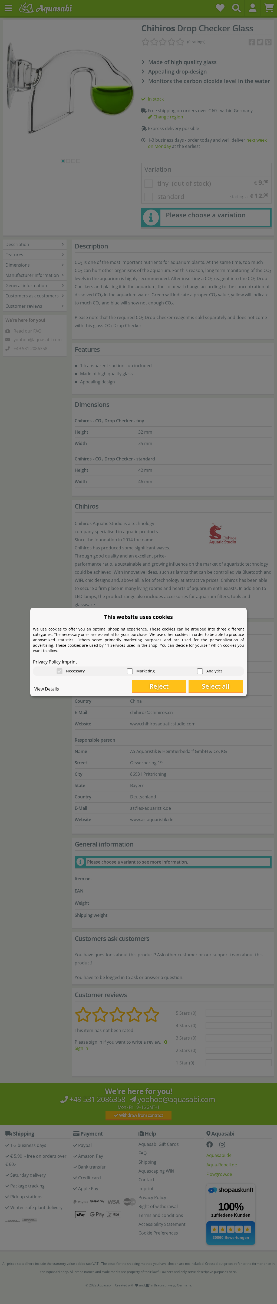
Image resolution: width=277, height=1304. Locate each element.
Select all (216, 686)
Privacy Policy (47, 662)
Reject (159, 686)
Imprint (69, 662)
